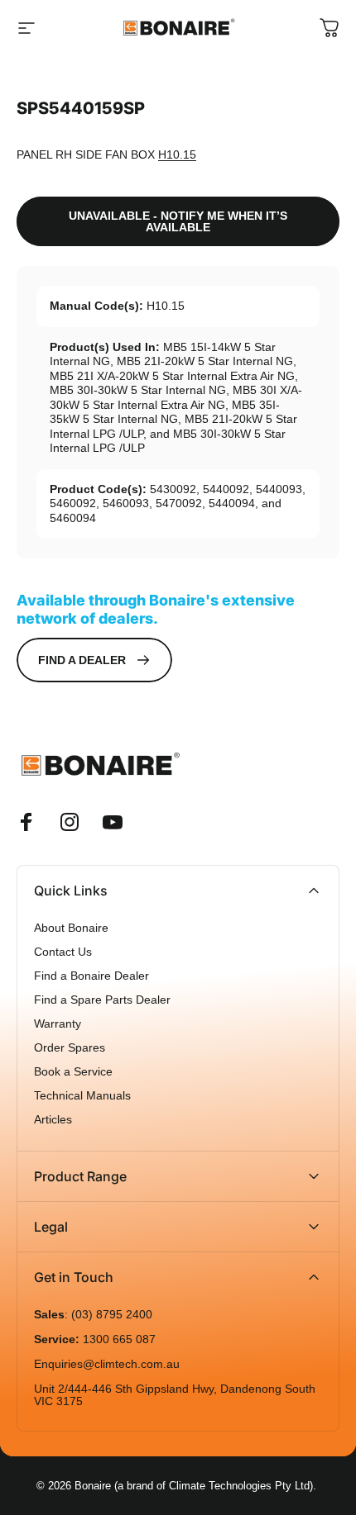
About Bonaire (71, 928)
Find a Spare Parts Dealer (102, 1000)
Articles (53, 1120)
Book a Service (73, 1072)
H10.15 (177, 154)
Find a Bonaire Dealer (91, 976)
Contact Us (63, 952)
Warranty (57, 1024)
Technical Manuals (82, 1096)
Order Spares (69, 1048)
